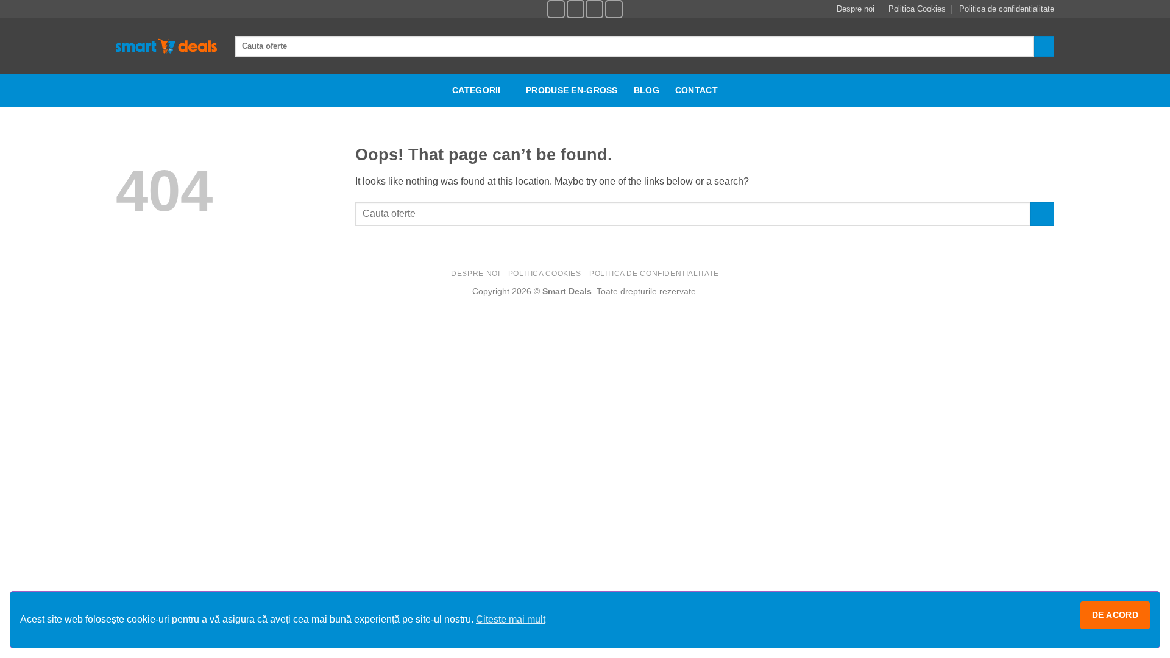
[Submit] (1044, 46)
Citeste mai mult (510, 619)
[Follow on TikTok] (594, 9)
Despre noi (855, 8)
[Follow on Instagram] (575, 9)
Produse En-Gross (572, 90)
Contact (696, 90)
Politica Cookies (917, 8)
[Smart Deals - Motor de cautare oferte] (166, 46)
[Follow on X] (614, 9)
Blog (646, 90)
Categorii (476, 90)
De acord (1115, 615)
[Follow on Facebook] (556, 9)
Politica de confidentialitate (1006, 8)
